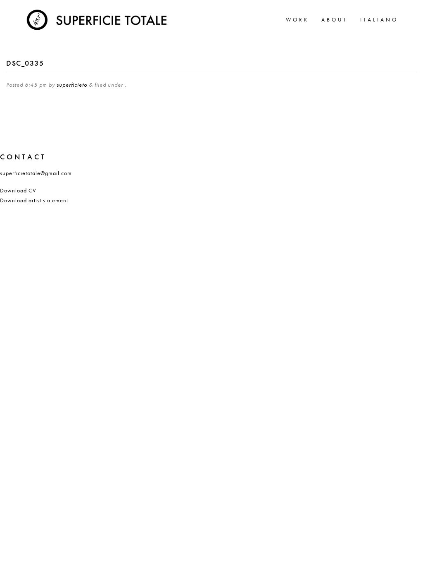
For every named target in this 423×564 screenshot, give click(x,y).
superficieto (72, 84)
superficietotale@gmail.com (36, 173)
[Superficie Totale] (98, 18)
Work (297, 19)
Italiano (379, 19)
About (334, 19)
